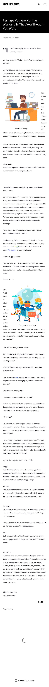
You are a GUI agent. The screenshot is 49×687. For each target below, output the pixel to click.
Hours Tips (11, 4)
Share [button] (40, 602)
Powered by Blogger (25, 680)
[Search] (39, 4)
